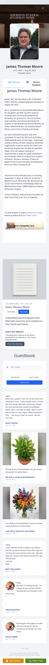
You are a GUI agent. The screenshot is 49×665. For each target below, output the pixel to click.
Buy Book (23, 312)
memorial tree (33, 212)
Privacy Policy (18, 655)
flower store (31, 215)
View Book (11, 312)
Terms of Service (30, 655)
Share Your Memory (14, 344)
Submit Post (24, 382)
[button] (24, 449)
